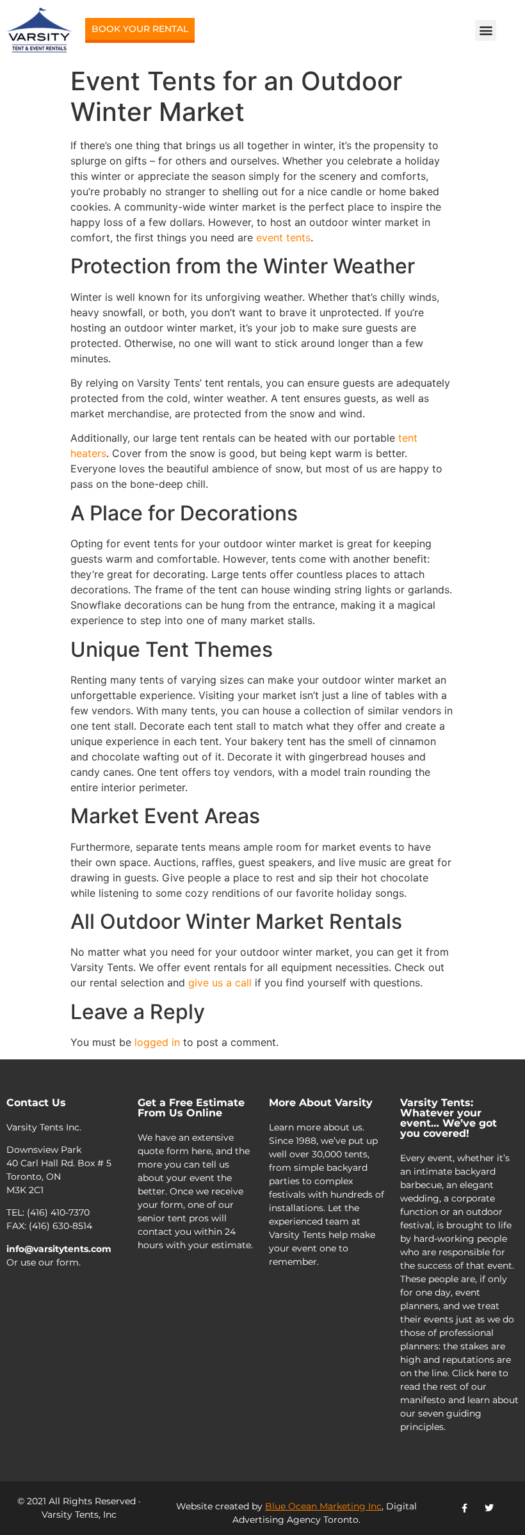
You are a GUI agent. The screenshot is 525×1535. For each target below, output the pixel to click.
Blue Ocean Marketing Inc (323, 1506)
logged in (157, 1042)
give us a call (220, 982)
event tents (283, 237)
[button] (485, 30)
